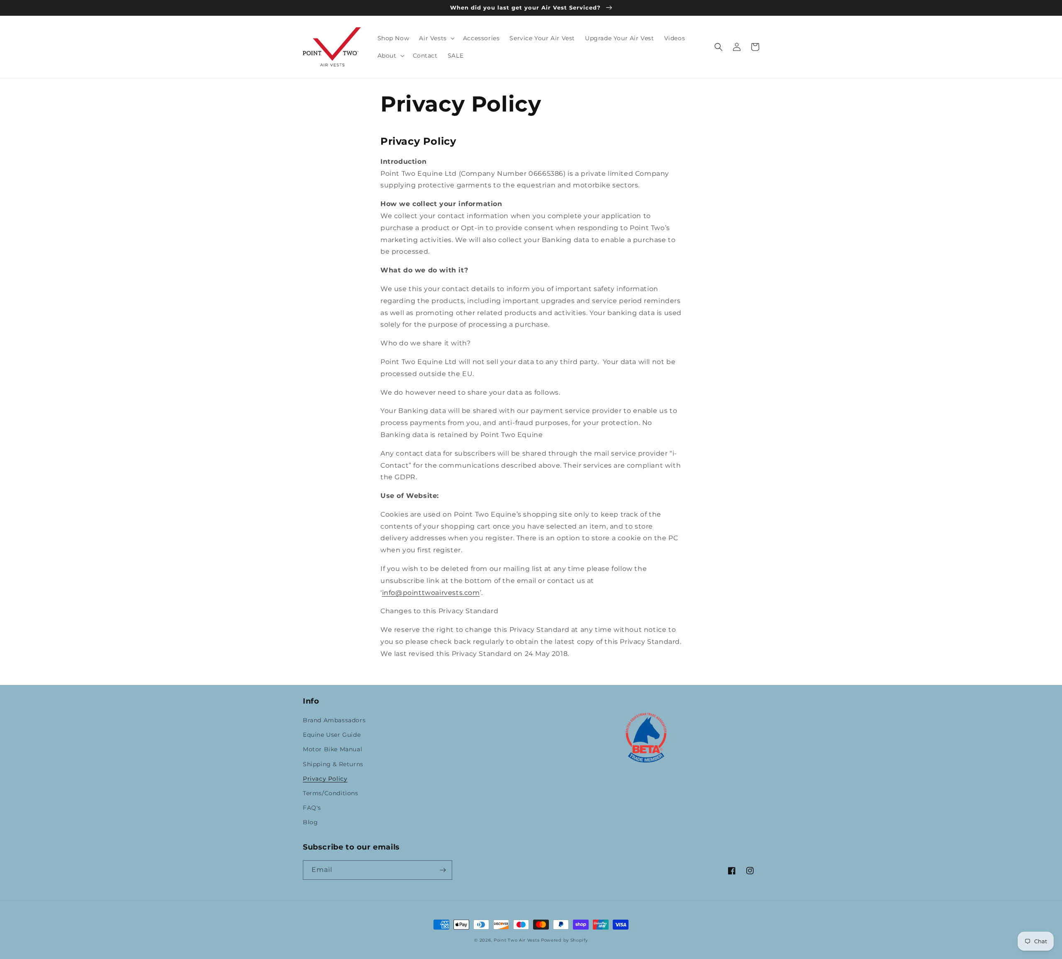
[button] (436, 38)
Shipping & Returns (333, 764)
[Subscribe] (443, 870)
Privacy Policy (325, 778)
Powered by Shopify (564, 940)
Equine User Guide (331, 734)
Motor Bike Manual (332, 749)
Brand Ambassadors (334, 720)
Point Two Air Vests (516, 940)
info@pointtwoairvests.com (431, 593)
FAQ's (312, 807)
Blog (310, 822)
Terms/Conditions (330, 793)
